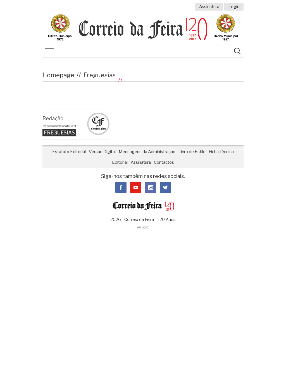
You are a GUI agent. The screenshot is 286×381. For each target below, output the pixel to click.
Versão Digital (102, 151)
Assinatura (209, 6)
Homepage (58, 75)
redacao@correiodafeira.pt (59, 125)
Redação (52, 118)
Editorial (120, 162)
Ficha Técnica (221, 151)
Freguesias (100, 75)
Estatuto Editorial (69, 151)
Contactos (164, 162)
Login (233, 6)
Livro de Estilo (192, 151)
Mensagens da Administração (147, 151)
